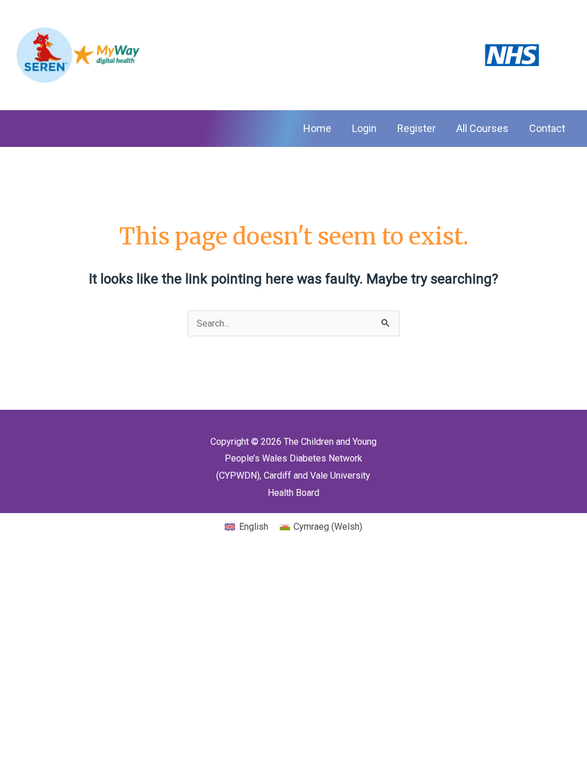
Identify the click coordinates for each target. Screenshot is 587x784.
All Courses (482, 128)
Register (416, 128)
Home (317, 128)
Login (364, 128)
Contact (547, 128)
